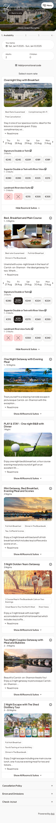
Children (33, 54)
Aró (52, 813)
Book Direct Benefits (28, 27)
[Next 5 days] (41, 142)
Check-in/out (27, 801)
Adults (8, 54)
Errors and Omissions (27, 793)
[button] (28, 65)
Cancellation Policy (27, 785)
